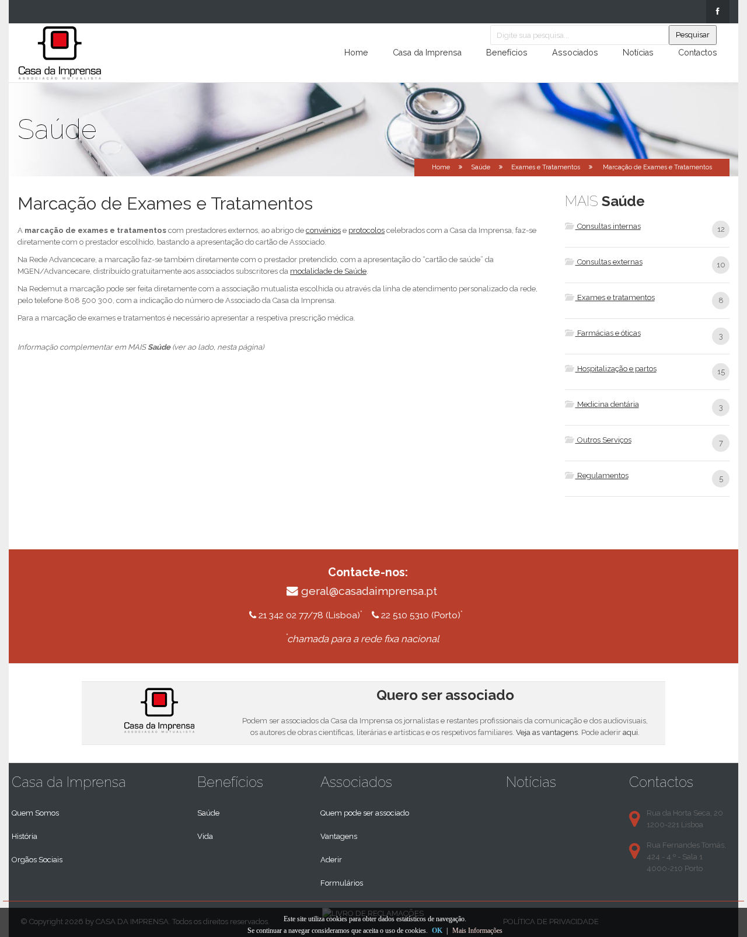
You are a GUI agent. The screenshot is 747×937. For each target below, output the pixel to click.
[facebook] (717, 11)
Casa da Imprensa (427, 52)
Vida (205, 836)
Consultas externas (609, 261)
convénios (323, 230)
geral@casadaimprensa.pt (369, 591)
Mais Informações (477, 930)
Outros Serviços (603, 440)
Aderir (331, 859)
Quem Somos (35, 813)
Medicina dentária (607, 404)
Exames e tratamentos (615, 297)
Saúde (208, 813)
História (24, 836)
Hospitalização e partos (616, 368)
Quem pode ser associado (364, 813)
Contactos (697, 52)
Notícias (638, 52)
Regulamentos (602, 475)
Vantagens (338, 836)
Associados (575, 52)
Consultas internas (608, 226)
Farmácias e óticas (608, 333)
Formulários (341, 883)
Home (356, 52)
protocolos (366, 230)
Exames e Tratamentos (545, 167)
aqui (630, 732)
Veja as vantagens (547, 732)
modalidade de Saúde (328, 271)
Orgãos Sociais (37, 859)
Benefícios (507, 52)
